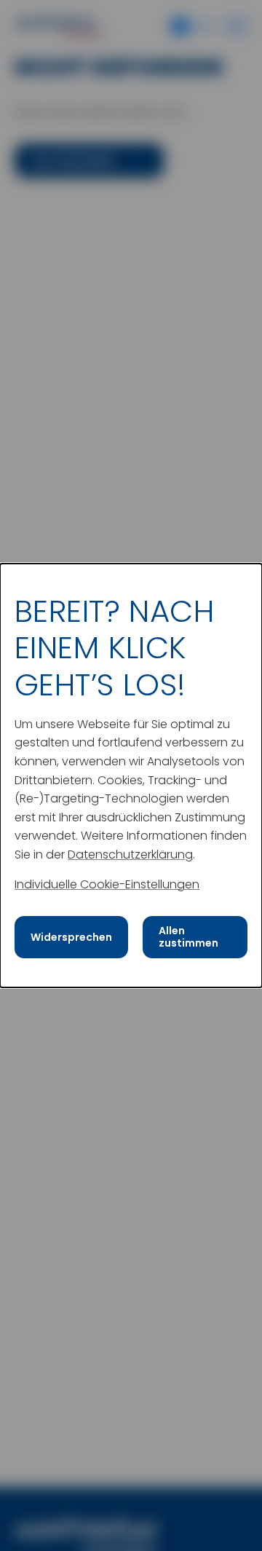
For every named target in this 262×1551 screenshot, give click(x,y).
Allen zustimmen (188, 936)
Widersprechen (71, 937)
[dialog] (131, 775)
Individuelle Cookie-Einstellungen (107, 884)
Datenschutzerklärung (130, 854)
